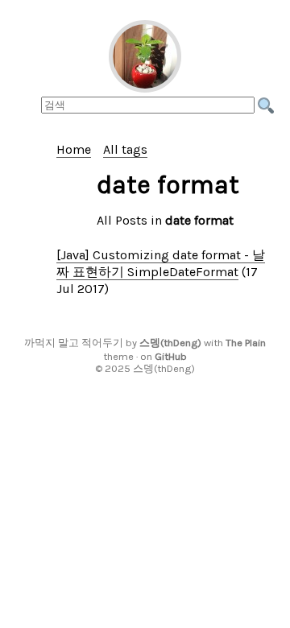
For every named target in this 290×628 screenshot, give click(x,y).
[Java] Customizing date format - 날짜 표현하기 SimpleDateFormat (160, 263)
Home (73, 149)
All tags (125, 149)
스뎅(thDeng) (170, 343)
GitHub (171, 356)
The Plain (246, 343)
